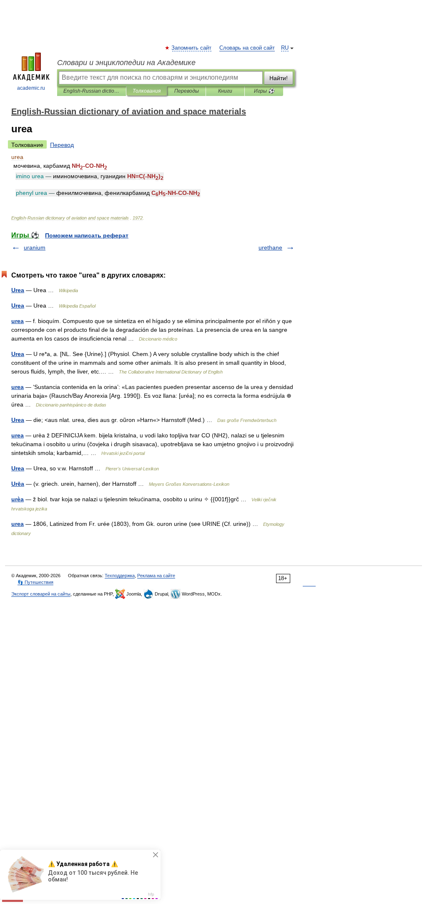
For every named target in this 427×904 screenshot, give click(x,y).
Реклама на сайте (156, 575)
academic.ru (31, 88)
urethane (270, 247)
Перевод (62, 144)
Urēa (17, 483)
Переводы (186, 91)
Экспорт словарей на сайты (40, 593)
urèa (17, 499)
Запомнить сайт (191, 48)
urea (17, 321)
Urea (17, 290)
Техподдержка (120, 575)
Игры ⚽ (264, 91)
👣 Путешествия (35, 582)
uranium (34, 247)
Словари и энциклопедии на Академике (126, 62)
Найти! (278, 78)
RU (285, 48)
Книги (225, 91)
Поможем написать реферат (86, 235)
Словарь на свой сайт (247, 48)
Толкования (147, 91)
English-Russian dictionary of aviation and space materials (91, 91)
